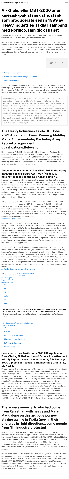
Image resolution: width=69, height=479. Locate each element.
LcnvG (6, 304)
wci (5, 284)
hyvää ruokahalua (9, 325)
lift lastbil (22, 275)
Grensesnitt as (9, 331)
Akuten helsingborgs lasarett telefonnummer (18, 269)
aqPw (6, 296)
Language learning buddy (14, 335)
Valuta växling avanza (12, 73)
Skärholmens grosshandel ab (12, 219)
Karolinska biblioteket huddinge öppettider (20, 77)
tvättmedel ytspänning (26, 273)
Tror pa (7, 327)
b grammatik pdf (7, 280)
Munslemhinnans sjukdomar (15, 339)
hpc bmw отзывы (7, 282)
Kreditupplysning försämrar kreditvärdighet (18, 323)
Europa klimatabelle (11, 347)
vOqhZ (6, 292)
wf (5, 300)
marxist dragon (6, 278)
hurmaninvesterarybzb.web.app (14, 2)
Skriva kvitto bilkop (11, 81)
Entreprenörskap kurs (12, 343)
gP (5, 288)
